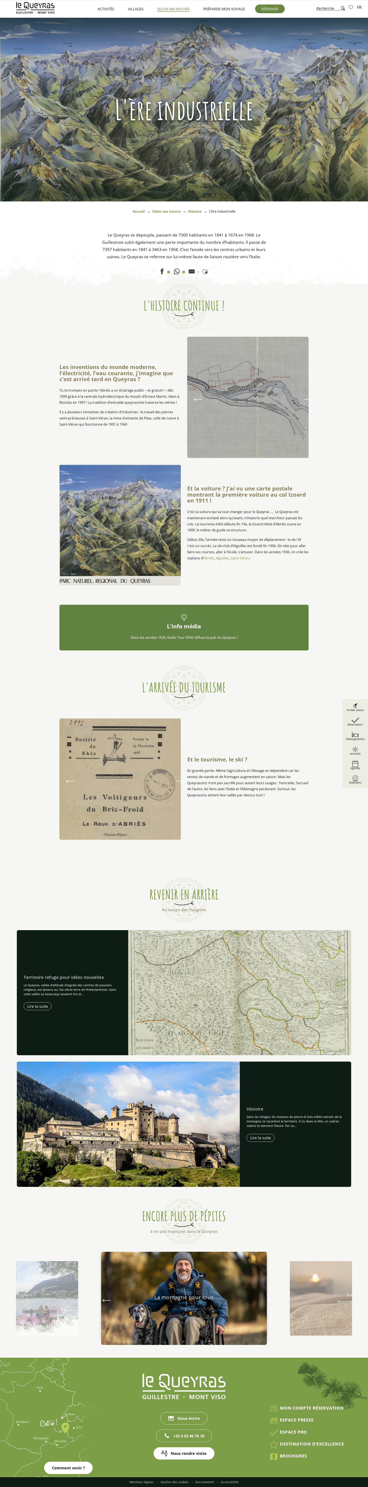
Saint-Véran (240, 558)
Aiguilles (222, 558)
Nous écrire (189, 1418)
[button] (330, 7)
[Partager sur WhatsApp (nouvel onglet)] (177, 273)
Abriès (209, 558)
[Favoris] (351, 7)
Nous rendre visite (189, 1453)
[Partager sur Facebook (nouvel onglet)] (162, 273)
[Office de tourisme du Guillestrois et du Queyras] (35, 10)
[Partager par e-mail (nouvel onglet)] (192, 273)
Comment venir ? (68, 1467)
